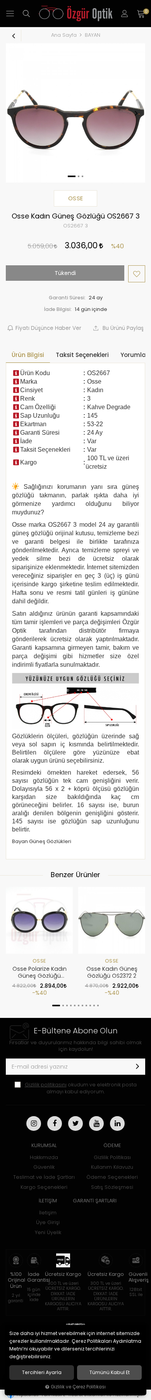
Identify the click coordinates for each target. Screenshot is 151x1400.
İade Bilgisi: (58, 309)
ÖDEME (112, 1145)
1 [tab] (56, 1005)
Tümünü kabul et (109, 1372)
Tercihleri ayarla (42, 1372)
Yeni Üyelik (48, 1232)
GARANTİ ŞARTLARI (95, 1200)
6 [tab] (78, 1005)
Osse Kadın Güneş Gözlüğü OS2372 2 (111, 972)
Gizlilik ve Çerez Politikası (78, 1387)
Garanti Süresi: (67, 297)
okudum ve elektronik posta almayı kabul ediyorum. (81, 1088)
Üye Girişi (48, 1222)
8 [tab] (86, 1005)
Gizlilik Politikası (112, 1157)
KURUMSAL (44, 1145)
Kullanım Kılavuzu (112, 1167)
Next (136, 113)
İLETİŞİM (48, 1200)
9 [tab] (90, 1005)
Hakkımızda (44, 1157)
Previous (15, 113)
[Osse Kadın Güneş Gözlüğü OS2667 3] (75, 113)
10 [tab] (94, 1005)
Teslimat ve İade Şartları (44, 1177)
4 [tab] (71, 1005)
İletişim (48, 1212)
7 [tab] (82, 1005)
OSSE (39, 960)
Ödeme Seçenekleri (112, 1177)
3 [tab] (67, 1005)
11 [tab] (98, 1005)
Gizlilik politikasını (46, 1084)
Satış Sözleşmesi (112, 1187)
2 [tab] (63, 1005)
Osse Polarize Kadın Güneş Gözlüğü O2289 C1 (39, 972)
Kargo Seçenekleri (44, 1187)
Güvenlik (44, 1167)
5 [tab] (75, 1005)
